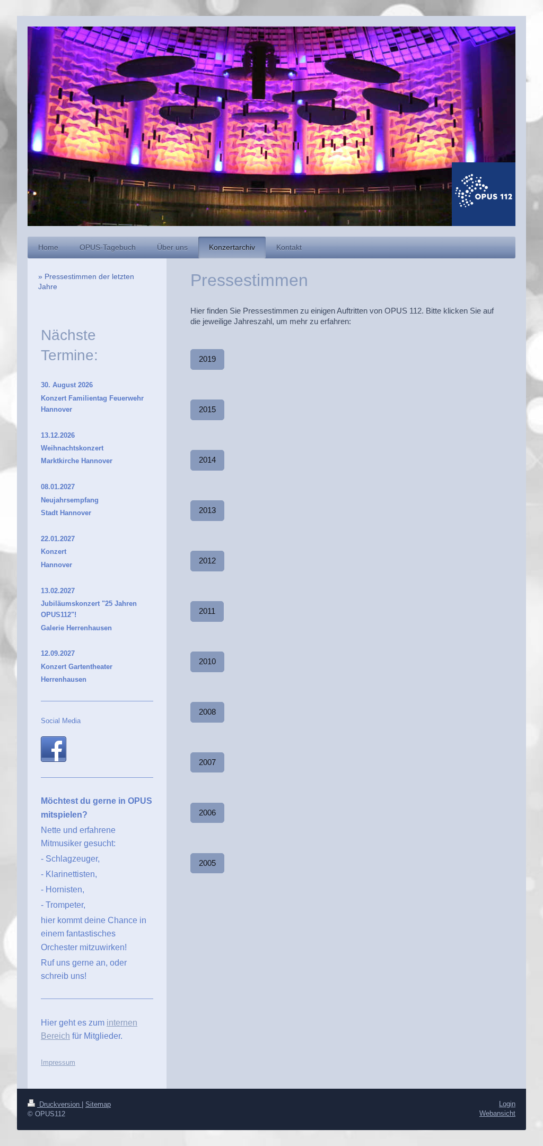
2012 (207, 560)
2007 (207, 762)
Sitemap (98, 1104)
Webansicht (497, 1113)
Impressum (58, 1062)
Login (507, 1104)
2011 (207, 610)
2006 (207, 812)
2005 (207, 862)
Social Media (61, 721)
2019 (207, 358)
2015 (207, 409)
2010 (207, 661)
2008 (207, 711)
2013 (207, 510)
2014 (207, 459)
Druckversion (59, 1104)
